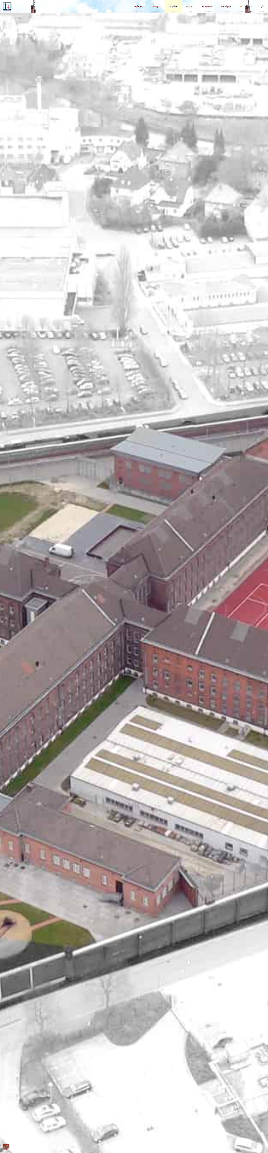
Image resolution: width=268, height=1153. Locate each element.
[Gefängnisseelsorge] (7, 6)
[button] (6, 1147)
